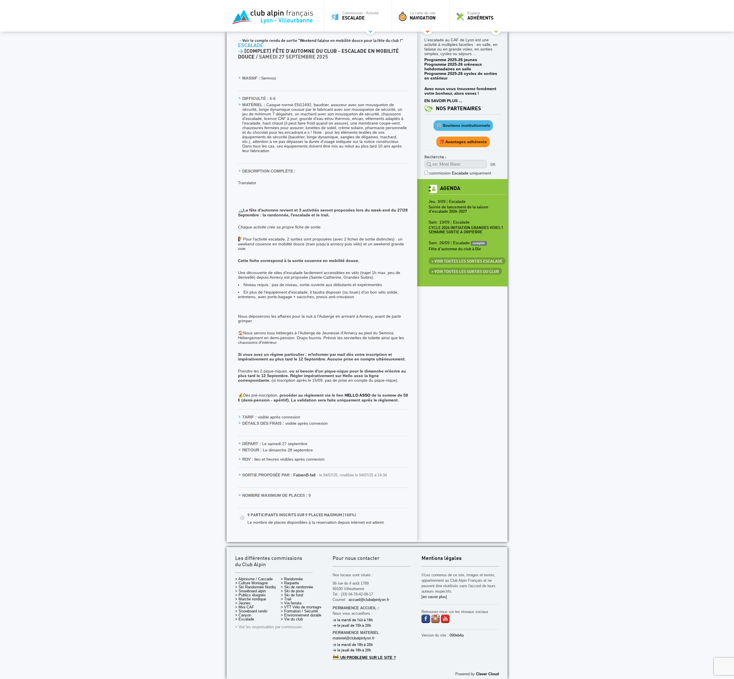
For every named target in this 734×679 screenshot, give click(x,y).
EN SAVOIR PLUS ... (443, 100)
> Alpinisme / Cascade (254, 579)
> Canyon (243, 615)
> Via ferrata (291, 603)
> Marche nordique (250, 599)
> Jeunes (243, 603)
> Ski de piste (292, 591)
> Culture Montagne (251, 583)
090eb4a (457, 635)
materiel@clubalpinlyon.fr (353, 638)
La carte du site (423, 16)
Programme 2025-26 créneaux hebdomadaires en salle (453, 66)
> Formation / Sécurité (299, 611)
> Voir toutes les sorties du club (465, 272)
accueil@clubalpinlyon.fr (369, 599)
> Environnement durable (301, 615)
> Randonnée (292, 579)
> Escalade (244, 619)
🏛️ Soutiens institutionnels (463, 125)
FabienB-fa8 (305, 475)
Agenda (450, 188)
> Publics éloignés (250, 595)
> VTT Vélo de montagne (302, 607)
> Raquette (290, 583)
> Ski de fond (292, 595)
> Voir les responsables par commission (268, 627)
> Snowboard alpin (250, 591)
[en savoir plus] (434, 597)
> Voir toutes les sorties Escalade (467, 261)
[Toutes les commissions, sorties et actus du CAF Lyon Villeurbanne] (273, 19)
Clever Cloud (487, 674)
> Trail (286, 599)
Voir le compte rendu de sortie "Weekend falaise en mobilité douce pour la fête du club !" (321, 41)
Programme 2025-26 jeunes (450, 59)
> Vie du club (292, 619)
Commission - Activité (360, 16)
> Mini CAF (244, 607)
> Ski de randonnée (297, 587)
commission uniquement (460, 173)
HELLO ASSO (357, 395)
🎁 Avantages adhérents (463, 141)
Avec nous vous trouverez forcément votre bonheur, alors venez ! (460, 91)
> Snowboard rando (251, 611)
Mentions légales (441, 558)
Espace (480, 16)
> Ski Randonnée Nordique (257, 587)
